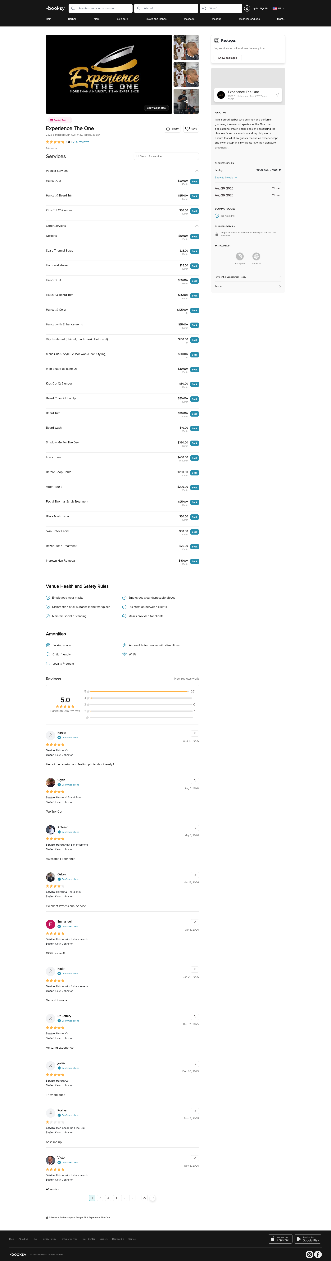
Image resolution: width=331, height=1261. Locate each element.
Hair (48, 19)
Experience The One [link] (99, 1217)
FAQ (35, 1238)
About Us (23, 1238)
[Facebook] (318, 1254)
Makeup (216, 19)
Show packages (227, 58)
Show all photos (156, 108)
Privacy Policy (49, 1238)
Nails (97, 19)
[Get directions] (277, 95)
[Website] (256, 256)
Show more (221, 147)
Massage (189, 19)
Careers (104, 1238)
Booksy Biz (118, 1238)
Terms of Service (69, 1238)
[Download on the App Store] (280, 1239)
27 (144, 1198)
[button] (72, 8)
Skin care (122, 19)
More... (281, 19)
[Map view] (248, 86)
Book (194, 181)
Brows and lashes (156, 19)
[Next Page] (153, 1198)
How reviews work (186, 678)
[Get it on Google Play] (308, 1239)
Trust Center (88, 1238)
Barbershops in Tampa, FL (73, 1217)
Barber (72, 19)
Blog (11, 1238)
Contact (132, 1238)
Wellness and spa (249, 19)
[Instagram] (240, 256)
